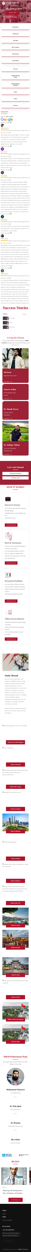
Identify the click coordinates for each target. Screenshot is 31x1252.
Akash (10, 322)
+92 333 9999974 (8, 1230)
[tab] (15, 318)
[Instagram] (5, 1244)
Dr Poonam (12, 327)
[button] (12, 13)
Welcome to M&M (14, 9)
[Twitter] (2, 1244)
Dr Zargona (12, 318)
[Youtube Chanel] (7, 1244)
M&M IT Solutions (23, 1249)
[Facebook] (4, 1244)
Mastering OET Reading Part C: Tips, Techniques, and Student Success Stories (13, 1193)
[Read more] (14, 1168)
